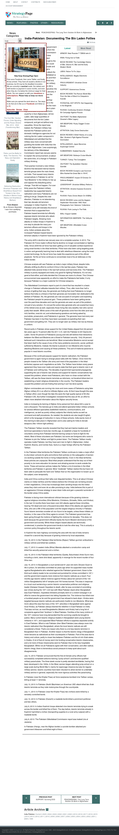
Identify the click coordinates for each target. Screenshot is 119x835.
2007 (63, 816)
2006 (68, 816)
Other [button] (44, 23)
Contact (24, 2)
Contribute (35, 2)
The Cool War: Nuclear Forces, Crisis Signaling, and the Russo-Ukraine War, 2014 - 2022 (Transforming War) (12, 122)
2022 (60, 814)
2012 (37, 816)
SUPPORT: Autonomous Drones (72, 89)
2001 (93, 816)
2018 (80, 814)
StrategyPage (17, 830)
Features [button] (21, 23)
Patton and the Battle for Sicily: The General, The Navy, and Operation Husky (12, 156)
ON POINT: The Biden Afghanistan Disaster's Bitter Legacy (73, 117)
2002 (88, 816)
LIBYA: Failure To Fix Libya (70, 71)
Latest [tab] (67, 48)
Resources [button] (57, 23)
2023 (54, 814)
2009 (52, 816)
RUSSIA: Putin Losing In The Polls (73, 209)
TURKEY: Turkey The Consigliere (73, 159)
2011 (42, 816)
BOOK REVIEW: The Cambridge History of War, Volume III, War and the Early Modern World (75, 64)
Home (8, 2)
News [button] (9, 23)
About (15, 2)
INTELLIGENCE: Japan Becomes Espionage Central (73, 145)
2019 (75, 814)
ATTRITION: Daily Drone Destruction (74, 130)
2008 (58, 816)
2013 (32, 816)
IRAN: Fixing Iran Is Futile (69, 57)
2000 (26, 819)
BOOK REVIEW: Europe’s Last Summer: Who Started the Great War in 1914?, (75, 171)
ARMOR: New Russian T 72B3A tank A (75, 53)
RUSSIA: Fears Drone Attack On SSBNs (75, 195)
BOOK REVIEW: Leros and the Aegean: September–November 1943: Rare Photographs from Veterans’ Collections (75, 202)
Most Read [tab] (86, 48)
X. (10, 106)
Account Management (14, 6)
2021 (65, 814)
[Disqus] (61, 763)
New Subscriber (49, 2)
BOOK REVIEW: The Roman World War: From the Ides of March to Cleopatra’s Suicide (75, 96)
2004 (78, 816)
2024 (49, 814)
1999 (31, 819)
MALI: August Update (68, 213)
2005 (73, 816)
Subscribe (11, 109)
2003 (83, 816)
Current (38, 814)
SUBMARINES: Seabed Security (72, 151)
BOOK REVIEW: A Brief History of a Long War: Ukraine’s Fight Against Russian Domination (76, 137)
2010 (47, 816)
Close (25, 109)
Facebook (30, 104)
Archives (92, 42)
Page (22, 14)
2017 (85, 814)
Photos (34, 23)
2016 (90, 814)
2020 (70, 814)
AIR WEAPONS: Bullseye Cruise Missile (75, 155)
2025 (44, 814)
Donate (19, 109)
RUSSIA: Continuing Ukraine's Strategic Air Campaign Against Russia (75, 111)
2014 (27, 816)
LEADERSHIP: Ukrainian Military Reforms (76, 184)
